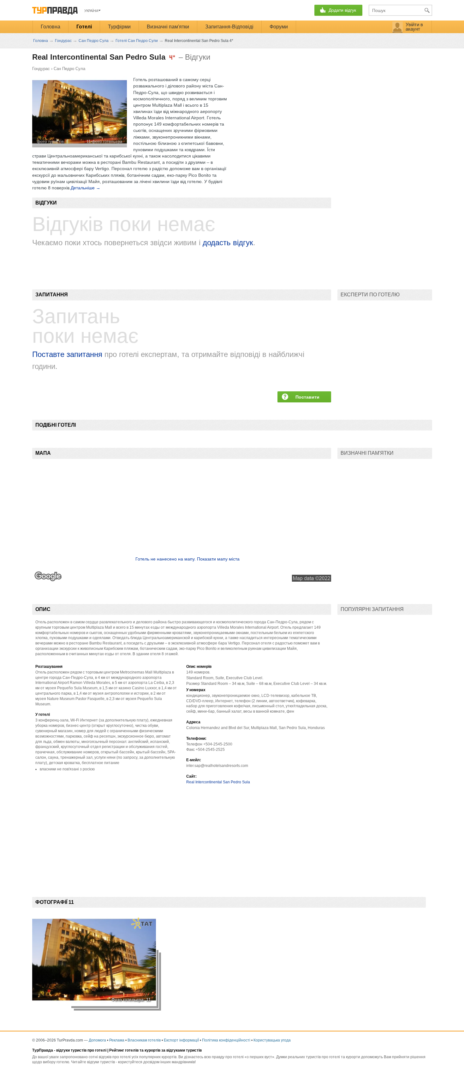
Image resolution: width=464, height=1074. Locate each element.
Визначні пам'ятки (168, 26)
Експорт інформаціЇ (181, 1040)
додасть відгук (228, 242)
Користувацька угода (272, 1040)
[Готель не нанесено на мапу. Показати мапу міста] (181, 580)
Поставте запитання (67, 354)
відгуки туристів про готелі (81, 1050)
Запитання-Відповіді (229, 26)
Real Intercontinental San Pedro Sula (218, 782)
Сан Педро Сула (69, 68)
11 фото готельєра (104, 141)
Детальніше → (85, 187)
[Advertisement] (147, 835)
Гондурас (41, 68)
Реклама (116, 1040)
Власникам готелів (144, 1040)
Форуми (279, 26)
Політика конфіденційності (226, 1040)
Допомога (97, 1040)
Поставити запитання (307, 398)
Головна (50, 26)
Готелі (84, 26)
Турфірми (119, 26)
